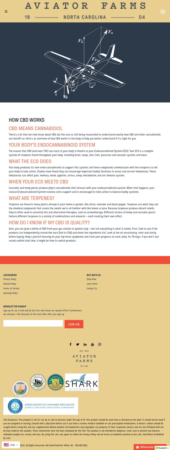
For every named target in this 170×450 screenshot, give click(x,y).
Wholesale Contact (151, 447)
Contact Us (92, 288)
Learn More (92, 283)
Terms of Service (11, 288)
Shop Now (91, 279)
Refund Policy (9, 283)
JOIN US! (74, 324)
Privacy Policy (9, 279)
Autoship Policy (10, 293)
